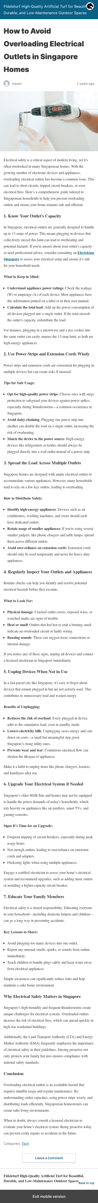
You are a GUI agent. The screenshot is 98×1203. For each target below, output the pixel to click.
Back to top (86, 1183)
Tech (25, 1143)
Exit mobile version (49, 1196)
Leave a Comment (49, 1158)
